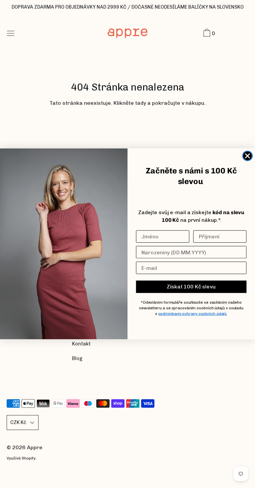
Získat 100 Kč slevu (191, 287)
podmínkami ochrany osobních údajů (192, 313)
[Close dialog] (248, 156)
